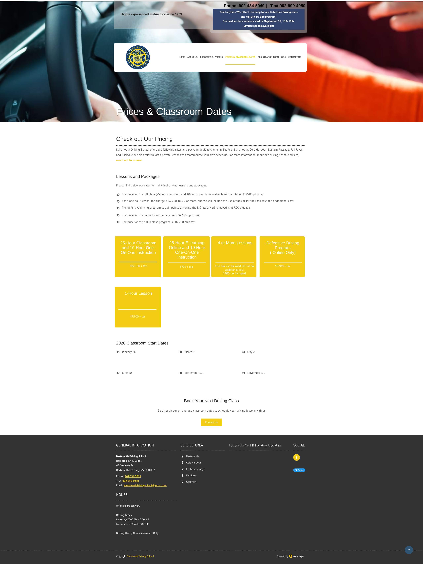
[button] (211, 57)
